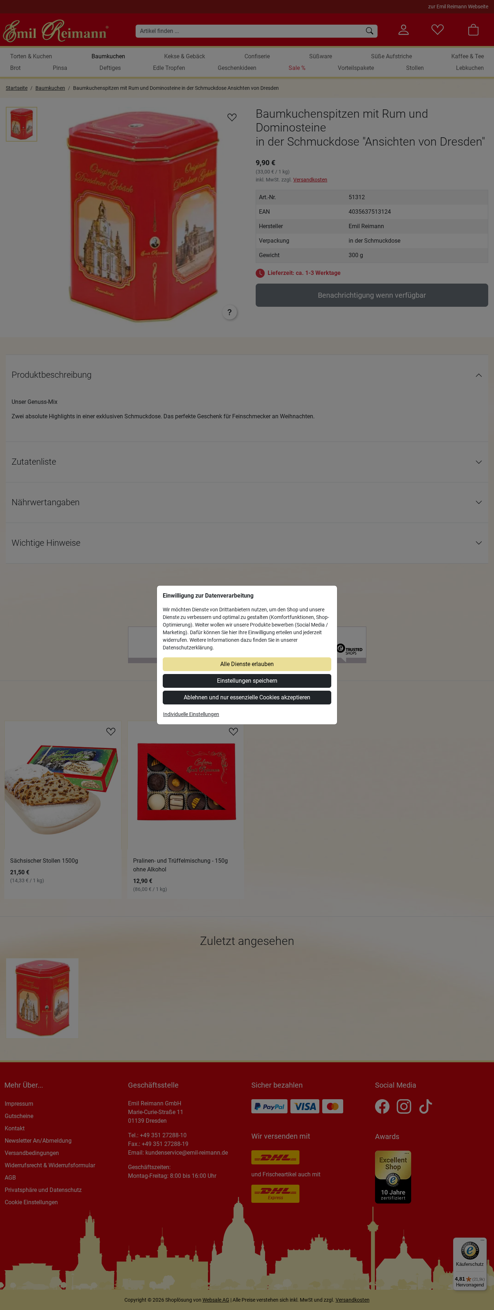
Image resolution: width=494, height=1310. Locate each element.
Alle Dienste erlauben (247, 664)
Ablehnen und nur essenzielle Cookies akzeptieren (247, 697)
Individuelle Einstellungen (191, 714)
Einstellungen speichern (247, 680)
